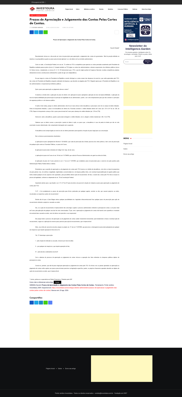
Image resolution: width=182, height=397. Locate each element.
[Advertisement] (74, 327)
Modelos (110, 9)
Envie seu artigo (146, 9)
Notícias (135, 9)
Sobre (77, 9)
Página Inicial (69, 9)
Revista (101, 9)
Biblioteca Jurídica (89, 9)
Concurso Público (123, 9)
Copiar (57, 282)
